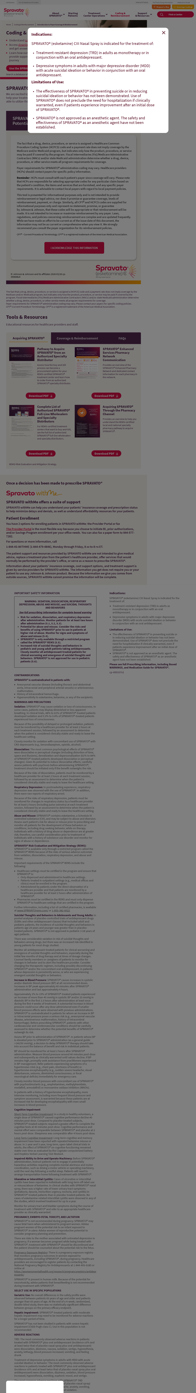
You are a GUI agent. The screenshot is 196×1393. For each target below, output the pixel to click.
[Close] (163, 32)
